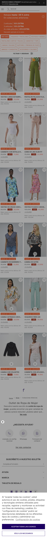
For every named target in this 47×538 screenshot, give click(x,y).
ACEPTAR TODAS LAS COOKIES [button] (23, 527)
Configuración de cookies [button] (28, 519)
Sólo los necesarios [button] (23, 533)
